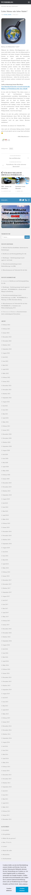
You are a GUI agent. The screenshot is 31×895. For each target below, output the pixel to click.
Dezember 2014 (7, 726)
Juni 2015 (5, 701)
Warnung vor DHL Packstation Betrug (11, 299)
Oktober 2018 (6, 539)
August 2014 (6, 742)
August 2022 (6, 353)
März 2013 (6, 807)
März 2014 (6, 762)
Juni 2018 (5, 556)
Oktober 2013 (6, 783)
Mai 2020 (5, 462)
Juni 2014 (5, 750)
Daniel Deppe (7, 14)
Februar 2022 (6, 377)
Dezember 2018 (7, 531)
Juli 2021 (5, 406)
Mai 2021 (5, 414)
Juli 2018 (5, 552)
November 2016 (7, 633)
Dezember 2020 (7, 434)
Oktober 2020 (6, 442)
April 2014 (6, 758)
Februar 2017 (6, 620)
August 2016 (6, 645)
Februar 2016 (6, 669)
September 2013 (7, 787)
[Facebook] (20, 200)
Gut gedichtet (6, 834)
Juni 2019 (5, 507)
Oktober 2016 (6, 637)
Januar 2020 (6, 479)
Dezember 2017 (7, 580)
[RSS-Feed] (26, 200)
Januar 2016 (6, 673)
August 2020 (6, 450)
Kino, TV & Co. (7, 842)
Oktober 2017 (6, 588)
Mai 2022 (5, 365)
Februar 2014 (6, 766)
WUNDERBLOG (7, 2)
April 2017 (6, 612)
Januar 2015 (6, 722)
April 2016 (6, 661)
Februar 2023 (6, 329)
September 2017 (7, 592)
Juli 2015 (5, 697)
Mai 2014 (5, 754)
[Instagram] (29, 200)
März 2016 (6, 665)
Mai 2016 (5, 657)
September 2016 (7, 641)
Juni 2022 (5, 361)
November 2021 (7, 389)
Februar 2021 (6, 426)
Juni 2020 (5, 458)
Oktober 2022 (6, 345)
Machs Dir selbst (7, 850)
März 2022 (6, 373)
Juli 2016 (5, 649)
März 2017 (6, 616)
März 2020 (6, 470)
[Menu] (29, 2)
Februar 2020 (6, 474)
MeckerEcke (6, 854)
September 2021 (7, 397)
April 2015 (6, 710)
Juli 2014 (5, 746)
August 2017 (6, 596)
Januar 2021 (6, 430)
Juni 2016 (5, 653)
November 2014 (7, 730)
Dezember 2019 (7, 483)
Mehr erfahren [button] (23, 884)
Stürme (11, 148)
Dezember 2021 (7, 385)
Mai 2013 (5, 799)
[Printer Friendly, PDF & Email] (6, 140)
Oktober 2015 (6, 685)
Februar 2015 (6, 718)
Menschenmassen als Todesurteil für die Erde (15, 270)
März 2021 (6, 422)
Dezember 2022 (7, 337)
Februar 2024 (6, 325)
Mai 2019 (5, 511)
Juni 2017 (5, 604)
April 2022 (6, 369)
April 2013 (6, 803)
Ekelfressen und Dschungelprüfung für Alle (14, 254)
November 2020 (7, 438)
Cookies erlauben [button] (22, 889)
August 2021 (6, 402)
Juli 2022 (5, 357)
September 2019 (7, 495)
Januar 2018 (6, 576)
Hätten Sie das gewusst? (9, 6)
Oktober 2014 (6, 734)
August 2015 (6, 693)
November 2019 (7, 487)
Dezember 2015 (7, 677)
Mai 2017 (5, 608)
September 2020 (7, 446)
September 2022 (7, 349)
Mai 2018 (5, 560)
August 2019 (6, 499)
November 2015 (7, 681)
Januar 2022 (6, 381)
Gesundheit (6, 830)
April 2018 (6, 564)
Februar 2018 (6, 572)
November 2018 (7, 535)
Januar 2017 (6, 624)
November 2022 (7, 341)
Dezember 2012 (7, 819)
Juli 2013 (5, 791)
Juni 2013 (5, 795)
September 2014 (7, 738)
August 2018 (6, 547)
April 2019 (6, 515)
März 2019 (6, 519)
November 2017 (7, 584)
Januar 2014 (6, 770)
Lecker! (5, 846)
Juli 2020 (5, 454)
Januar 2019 (6, 527)
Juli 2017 (5, 600)
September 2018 (7, 543)
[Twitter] (23, 200)
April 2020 (6, 466)
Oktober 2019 (6, 491)
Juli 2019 (5, 503)
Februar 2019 (6, 523)
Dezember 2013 (7, 774)
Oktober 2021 (6, 393)
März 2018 (6, 568)
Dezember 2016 (7, 629)
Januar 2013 (6, 815)
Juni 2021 (5, 410)
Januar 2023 (6, 333)
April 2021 (6, 418)
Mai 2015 (5, 706)
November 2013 (7, 779)
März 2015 (6, 714)
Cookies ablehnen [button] (9, 889)
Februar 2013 (6, 811)
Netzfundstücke (7, 858)
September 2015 (7, 689)
